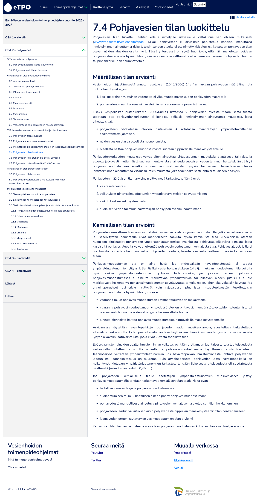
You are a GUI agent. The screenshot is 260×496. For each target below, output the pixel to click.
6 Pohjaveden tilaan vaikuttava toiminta (28, 75)
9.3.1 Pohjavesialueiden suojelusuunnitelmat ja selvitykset (42, 210)
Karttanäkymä (103, 7)
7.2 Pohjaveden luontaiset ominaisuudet (31, 141)
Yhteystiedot (164, 7)
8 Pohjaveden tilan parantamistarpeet (27, 168)
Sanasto (124, 7)
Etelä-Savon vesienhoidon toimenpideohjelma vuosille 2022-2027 (44, 23)
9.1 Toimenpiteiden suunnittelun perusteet (32, 194)
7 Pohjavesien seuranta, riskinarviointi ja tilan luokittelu (37, 130)
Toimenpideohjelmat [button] (69, 7)
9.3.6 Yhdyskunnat (21, 238)
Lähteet (10, 284)
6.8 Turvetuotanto (19, 119)
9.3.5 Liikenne (18, 232)
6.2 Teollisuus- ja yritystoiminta (26, 86)
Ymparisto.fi (182, 453)
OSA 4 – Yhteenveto (18, 271)
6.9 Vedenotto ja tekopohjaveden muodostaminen (36, 125)
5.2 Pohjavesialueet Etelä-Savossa (28, 70)
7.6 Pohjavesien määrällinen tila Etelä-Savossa (34, 163)
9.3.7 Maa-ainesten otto (24, 243)
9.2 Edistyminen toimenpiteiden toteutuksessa (34, 199)
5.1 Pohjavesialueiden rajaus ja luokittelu (31, 64)
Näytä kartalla (245, 17)
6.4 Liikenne (15, 97)
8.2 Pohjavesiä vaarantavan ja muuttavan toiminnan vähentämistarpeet (37, 181)
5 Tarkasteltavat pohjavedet (22, 59)
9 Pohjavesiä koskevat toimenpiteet (26, 189)
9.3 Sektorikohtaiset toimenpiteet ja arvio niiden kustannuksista (44, 205)
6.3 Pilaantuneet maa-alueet (24, 92)
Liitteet (10, 296)
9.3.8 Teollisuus (19, 249)
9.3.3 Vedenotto (19, 221)
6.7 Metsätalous (18, 114)
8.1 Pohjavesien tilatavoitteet (25, 174)
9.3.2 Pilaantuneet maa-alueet (27, 216)
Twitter (96, 460)
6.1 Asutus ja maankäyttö (23, 81)
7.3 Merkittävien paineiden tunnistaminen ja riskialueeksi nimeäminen (47, 146)
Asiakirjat (142, 7)
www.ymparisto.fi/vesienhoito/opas (119, 42)
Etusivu (43, 7)
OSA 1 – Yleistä (15, 37)
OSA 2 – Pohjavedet (18, 50)
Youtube (97, 453)
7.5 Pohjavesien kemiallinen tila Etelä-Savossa (34, 157)
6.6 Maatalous (17, 108)
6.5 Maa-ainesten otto (21, 103)
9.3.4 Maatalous (19, 227)
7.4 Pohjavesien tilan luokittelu (26, 152)
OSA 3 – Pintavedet (17, 258)
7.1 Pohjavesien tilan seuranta (25, 136)
